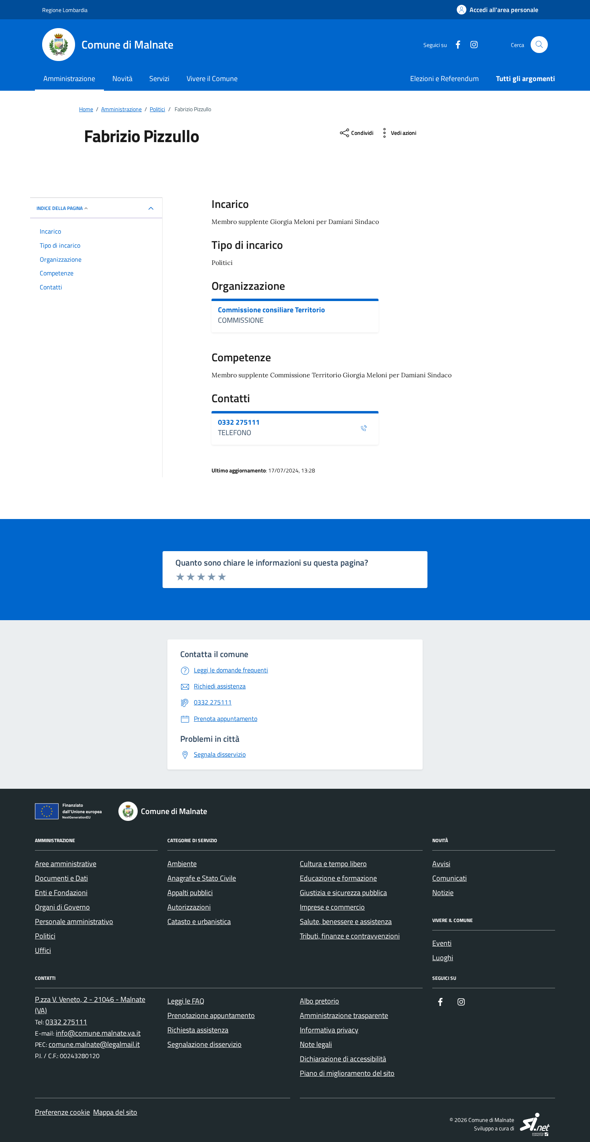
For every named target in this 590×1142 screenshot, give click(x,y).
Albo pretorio (319, 1000)
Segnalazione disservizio (204, 1044)
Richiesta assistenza (197, 1029)
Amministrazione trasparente (344, 1015)
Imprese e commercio (332, 907)
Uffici (43, 950)
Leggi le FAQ (185, 1000)
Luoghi (442, 957)
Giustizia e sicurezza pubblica (343, 892)
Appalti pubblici (190, 892)
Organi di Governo (62, 907)
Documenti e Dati (61, 878)
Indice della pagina (60, 208)
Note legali (316, 1044)
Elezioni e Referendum (444, 78)
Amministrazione (69, 78)
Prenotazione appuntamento (211, 1015)
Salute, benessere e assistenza (346, 921)
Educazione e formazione (338, 878)
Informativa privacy (329, 1029)
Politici (45, 935)
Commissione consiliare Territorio (271, 310)
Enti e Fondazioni (61, 892)
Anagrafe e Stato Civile (201, 878)
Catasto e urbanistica (199, 921)
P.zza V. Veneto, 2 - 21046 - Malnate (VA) (90, 1005)
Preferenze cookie (62, 1112)
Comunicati (449, 878)
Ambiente (182, 863)
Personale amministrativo (74, 921)
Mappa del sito (115, 1112)
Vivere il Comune (212, 78)
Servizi (159, 78)
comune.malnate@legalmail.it (94, 1044)
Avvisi (441, 863)
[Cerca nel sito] (539, 44)
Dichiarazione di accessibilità (343, 1058)
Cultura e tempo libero (333, 863)
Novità (122, 78)
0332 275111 (239, 422)
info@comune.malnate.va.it (98, 1033)
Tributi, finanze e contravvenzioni (350, 935)
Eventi (442, 943)
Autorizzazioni (189, 907)
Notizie (443, 892)
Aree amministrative (65, 863)
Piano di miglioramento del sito (347, 1073)
